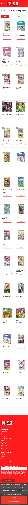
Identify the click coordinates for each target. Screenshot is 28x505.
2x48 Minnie (19, 372)
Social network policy (6, 438)
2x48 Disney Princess (5, 243)
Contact (3, 459)
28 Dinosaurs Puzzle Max (19, 321)
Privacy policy (4, 436)
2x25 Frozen (19, 296)
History (3, 454)
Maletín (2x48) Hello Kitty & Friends (5, 61)
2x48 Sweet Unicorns (19, 87)
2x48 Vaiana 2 (19, 217)
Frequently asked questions (8, 461)
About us (3, 456)
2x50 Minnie (5, 269)
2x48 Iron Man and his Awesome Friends (7, 191)
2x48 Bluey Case (6, 346)
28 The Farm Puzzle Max (5, 321)
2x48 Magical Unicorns (5, 217)
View (7, 38)
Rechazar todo (14, 502)
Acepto (14, 498)
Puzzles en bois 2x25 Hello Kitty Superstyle (6, 88)
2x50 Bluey (19, 398)
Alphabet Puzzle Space (6, 115)
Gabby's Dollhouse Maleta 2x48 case (21, 34)
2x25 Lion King (6, 296)
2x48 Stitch (19, 140)
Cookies (3, 434)
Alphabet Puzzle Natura (20, 115)
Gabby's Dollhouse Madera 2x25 (7, 34)
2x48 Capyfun (5, 140)
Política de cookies (5, 494)
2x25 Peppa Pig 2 (20, 189)
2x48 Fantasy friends (19, 243)
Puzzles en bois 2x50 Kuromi (20, 60)
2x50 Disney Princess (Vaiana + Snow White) (20, 270)
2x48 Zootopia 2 (6, 165)
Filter (5, 16)
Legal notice (4, 431)
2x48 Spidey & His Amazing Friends (20, 347)
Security (3, 440)
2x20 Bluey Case (20, 165)
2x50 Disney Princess (5, 399)
